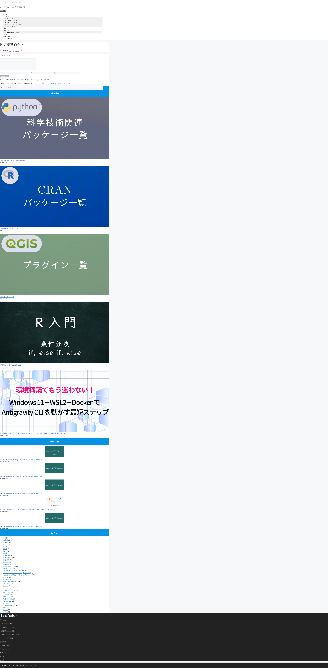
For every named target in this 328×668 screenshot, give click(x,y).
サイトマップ (7, 36)
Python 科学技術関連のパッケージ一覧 (13, 160)
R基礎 (5, 547)
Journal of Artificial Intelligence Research (17, 575)
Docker (5, 586)
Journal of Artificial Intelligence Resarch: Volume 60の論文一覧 (21, 460)
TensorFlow (7, 601)
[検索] (106, 88)
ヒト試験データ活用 (9, 590)
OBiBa (5, 603)
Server (5, 610)
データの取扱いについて (13, 32)
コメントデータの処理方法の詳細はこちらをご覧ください (58, 83)
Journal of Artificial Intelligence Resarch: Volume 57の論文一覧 (21, 526)
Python (5, 577)
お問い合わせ (7, 38)
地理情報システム (9, 605)
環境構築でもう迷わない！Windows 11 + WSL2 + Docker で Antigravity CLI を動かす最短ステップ (32, 433)
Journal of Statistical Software (13, 570)
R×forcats (6, 555)
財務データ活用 (8, 597)
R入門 (5, 544)
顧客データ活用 (8, 594)
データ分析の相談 (11, 26)
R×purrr (6, 560)
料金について (7, 28)
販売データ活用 (8, 592)
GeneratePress (31, 665)
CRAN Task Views (9, 566)
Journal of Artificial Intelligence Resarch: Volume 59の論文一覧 (21, 476)
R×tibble (6, 564)
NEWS (5, 612)
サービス (6, 16)
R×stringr (6, 562)
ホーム (5, 14)
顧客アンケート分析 (12, 22)
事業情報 (6, 30)
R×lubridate (7, 557)
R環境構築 (6, 540)
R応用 (5, 549)
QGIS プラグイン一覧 (7, 297)
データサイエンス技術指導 (14, 24)
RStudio (6, 542)
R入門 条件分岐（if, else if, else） (11, 365)
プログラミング (8, 584)
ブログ (5, 34)
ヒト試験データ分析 (12, 20)
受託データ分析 (11, 18)
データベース (7, 588)
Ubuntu (6, 579)
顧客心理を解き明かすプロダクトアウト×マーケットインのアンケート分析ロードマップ (29, 510)
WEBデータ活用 (8, 599)
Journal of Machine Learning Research (16, 573)
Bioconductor (7, 568)
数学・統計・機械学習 (10, 581)
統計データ (7, 608)
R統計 (5, 551)
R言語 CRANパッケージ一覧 (9, 229)
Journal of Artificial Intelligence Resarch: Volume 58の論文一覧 (21, 493)
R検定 (5, 553)
